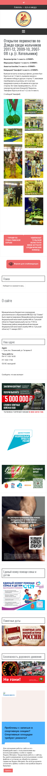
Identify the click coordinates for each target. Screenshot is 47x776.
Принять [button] (8, 770)
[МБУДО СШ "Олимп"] (23, 19)
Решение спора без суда (25, 7)
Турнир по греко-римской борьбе (13, 240)
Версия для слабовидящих (25, 264)
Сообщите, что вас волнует (12, 375)
